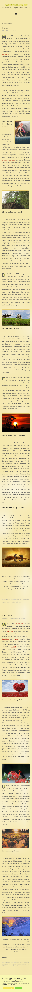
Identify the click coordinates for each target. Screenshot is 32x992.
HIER (9, 984)
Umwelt (20, 602)
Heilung (6, 601)
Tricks (17, 602)
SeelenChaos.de (16, 4)
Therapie (8, 602)
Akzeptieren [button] (18, 988)
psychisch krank (23, 601)
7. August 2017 (5, 30)
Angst (16, 639)
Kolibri (12, 30)
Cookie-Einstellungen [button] (8, 988)
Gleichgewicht (26, 599)
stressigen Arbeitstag (8, 160)
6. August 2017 (5, 618)
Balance (17, 599)
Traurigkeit (5, 639)
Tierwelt (5, 28)
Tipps (14, 602)
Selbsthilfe (8, 599)
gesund (21, 599)
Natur (15, 601)
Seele (28, 601)
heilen (3, 601)
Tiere (12, 602)
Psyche (18, 601)
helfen (10, 601)
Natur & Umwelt (8, 615)
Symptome (5, 54)
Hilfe (12, 601)
